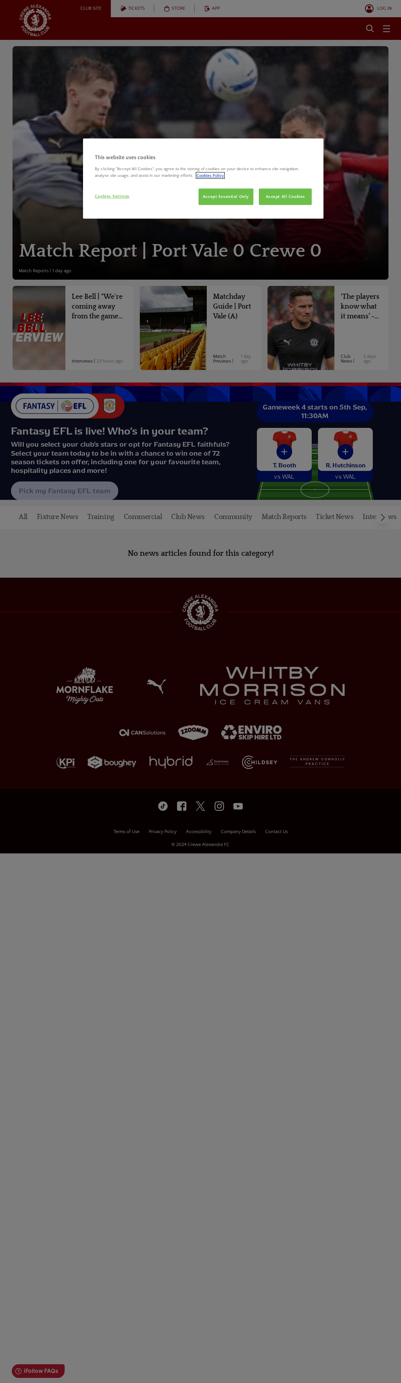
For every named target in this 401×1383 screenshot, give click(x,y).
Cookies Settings (112, 196)
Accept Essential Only (226, 196)
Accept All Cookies (285, 196)
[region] (203, 178)
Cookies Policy (210, 175)
